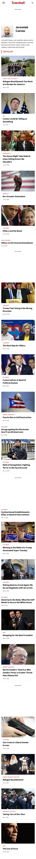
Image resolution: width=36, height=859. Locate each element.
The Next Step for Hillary (14, 345)
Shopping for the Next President (18, 635)
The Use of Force (10, 848)
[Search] (32, 3)
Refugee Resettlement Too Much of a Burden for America (18, 83)
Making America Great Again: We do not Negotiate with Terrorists (18, 586)
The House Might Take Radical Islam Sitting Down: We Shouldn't (16, 159)
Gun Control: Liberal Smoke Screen (15, 744)
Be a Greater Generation (14, 196)
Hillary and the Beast (12, 231)
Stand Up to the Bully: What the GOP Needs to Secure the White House (18, 601)
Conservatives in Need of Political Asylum (14, 382)
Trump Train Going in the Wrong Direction (17, 310)
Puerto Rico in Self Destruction (17, 417)
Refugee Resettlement (13, 779)
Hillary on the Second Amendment (17, 242)
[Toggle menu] (4, 3)
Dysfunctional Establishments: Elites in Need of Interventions (15, 513)
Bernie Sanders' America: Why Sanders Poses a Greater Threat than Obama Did (17, 672)
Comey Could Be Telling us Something (15, 120)
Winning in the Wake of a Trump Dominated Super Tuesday (17, 549)
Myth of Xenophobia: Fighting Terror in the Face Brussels (16, 466)
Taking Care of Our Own (14, 814)
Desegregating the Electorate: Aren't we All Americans (15, 431)
